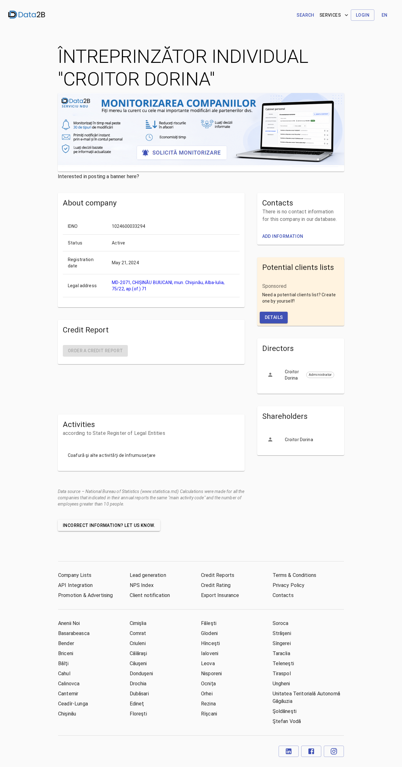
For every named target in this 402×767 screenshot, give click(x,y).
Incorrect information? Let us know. (109, 525)
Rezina (208, 704)
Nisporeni (211, 674)
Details (274, 317)
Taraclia (281, 653)
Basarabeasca (74, 633)
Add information (282, 236)
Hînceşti (210, 643)
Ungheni (281, 684)
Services (330, 15)
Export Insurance (220, 595)
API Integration (75, 585)
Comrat (138, 633)
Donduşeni (141, 674)
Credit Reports (217, 575)
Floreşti (138, 714)
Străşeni (282, 633)
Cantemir (68, 694)
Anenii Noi (69, 623)
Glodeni (209, 633)
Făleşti (208, 623)
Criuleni (138, 643)
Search (305, 15)
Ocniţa (208, 684)
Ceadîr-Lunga (73, 704)
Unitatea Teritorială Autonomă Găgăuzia (306, 697)
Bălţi (63, 663)
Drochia (138, 684)
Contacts (283, 595)
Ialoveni (209, 653)
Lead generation (148, 575)
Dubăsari (139, 694)
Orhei (207, 694)
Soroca (281, 623)
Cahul (64, 674)
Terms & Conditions (295, 575)
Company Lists (74, 575)
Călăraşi (138, 653)
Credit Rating (216, 585)
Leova (208, 663)
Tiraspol (282, 674)
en (385, 15)
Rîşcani (209, 714)
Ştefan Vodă (287, 721)
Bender (66, 643)
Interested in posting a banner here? (98, 176)
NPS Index (142, 585)
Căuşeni (138, 663)
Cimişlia (138, 623)
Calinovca (68, 684)
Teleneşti (283, 663)
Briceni (65, 653)
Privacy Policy (289, 585)
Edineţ (137, 704)
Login (362, 15)
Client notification (150, 595)
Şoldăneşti (285, 711)
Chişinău (67, 714)
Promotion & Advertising (85, 595)
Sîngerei (282, 643)
